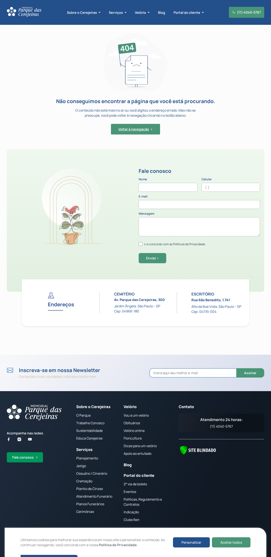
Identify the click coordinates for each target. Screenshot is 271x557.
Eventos (130, 491)
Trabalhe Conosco (90, 423)
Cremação (84, 481)
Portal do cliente (139, 475)
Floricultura (133, 438)
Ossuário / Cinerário (91, 473)
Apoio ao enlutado (137, 453)
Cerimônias (85, 511)
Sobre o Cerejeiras (93, 406)
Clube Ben (132, 519)
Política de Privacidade (118, 545)
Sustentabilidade (89, 430)
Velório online (134, 430)
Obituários (132, 423)
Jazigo (81, 465)
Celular (207, 179)
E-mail (143, 196)
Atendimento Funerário (94, 496)
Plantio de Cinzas (89, 488)
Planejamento (87, 458)
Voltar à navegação (133, 129)
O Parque (83, 415)
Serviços (84, 449)
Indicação (131, 512)
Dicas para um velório (140, 446)
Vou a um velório (136, 415)
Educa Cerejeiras (89, 438)
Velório (130, 406)
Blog (161, 12)
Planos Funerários (90, 504)
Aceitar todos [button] (231, 542)
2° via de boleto (135, 484)
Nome (143, 179)
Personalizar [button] (191, 542)
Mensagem (146, 214)
